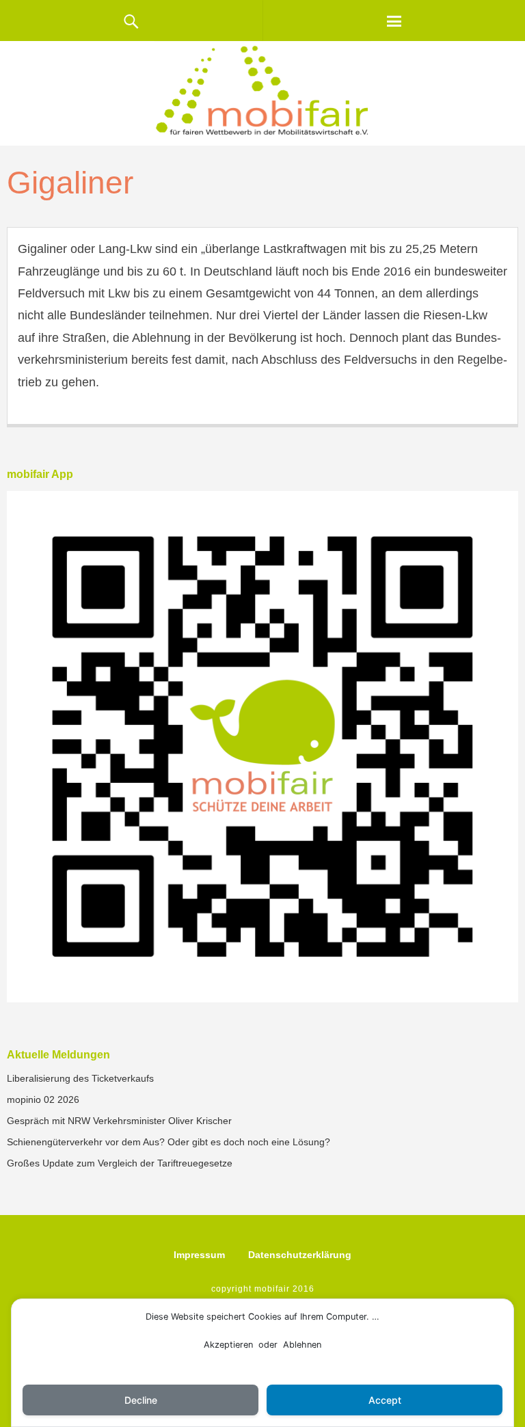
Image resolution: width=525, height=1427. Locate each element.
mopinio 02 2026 (43, 1099)
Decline (140, 1400)
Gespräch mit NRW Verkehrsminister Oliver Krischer (119, 1120)
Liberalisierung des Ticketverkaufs (80, 1078)
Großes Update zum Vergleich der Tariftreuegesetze (119, 1163)
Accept (384, 1400)
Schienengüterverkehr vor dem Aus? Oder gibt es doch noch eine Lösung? (168, 1141)
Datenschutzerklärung (299, 1254)
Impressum (199, 1254)
